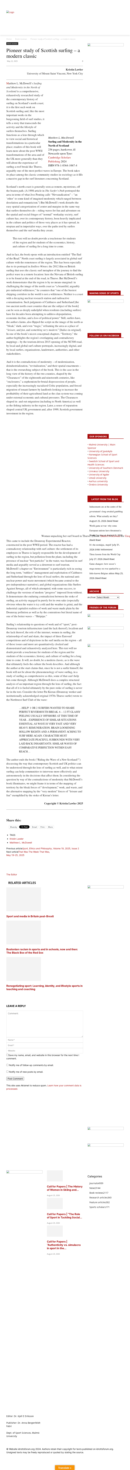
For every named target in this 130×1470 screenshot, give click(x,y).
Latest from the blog (104, 499)
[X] (115, 4)
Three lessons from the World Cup (104, 554)
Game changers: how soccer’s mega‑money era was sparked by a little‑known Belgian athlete (104, 568)
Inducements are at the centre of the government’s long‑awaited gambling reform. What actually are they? (106, 511)
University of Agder (99, 474)
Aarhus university (98, 481)
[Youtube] (122, 4)
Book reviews (21, 39)
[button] (10, 4)
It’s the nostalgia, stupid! (100, 544)
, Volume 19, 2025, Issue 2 (50, 848)
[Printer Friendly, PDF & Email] (44, 813)
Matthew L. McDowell (21, 842)
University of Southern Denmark (106, 467)
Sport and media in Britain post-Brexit (30, 916)
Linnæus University (99, 471)
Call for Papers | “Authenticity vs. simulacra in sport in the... (64, 1245)
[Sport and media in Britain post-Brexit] (23, 910)
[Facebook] (107, 4)
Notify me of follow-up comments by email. (31, 1065)
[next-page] (7, 995)
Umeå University (97, 477)
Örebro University (98, 484)
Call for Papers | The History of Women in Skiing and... (65, 1188)
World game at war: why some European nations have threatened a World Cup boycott (105, 530)
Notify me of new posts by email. (26, 1071)
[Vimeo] (118, 4)
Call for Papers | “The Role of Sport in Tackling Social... (64, 1216)
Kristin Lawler (16, 838)
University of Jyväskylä (100, 451)
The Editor (11, 874)
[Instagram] (111, 4)
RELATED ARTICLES (22, 883)
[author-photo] (14, 871)
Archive (91, 597)
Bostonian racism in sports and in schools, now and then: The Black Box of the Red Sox (42, 951)
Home (9, 39)
